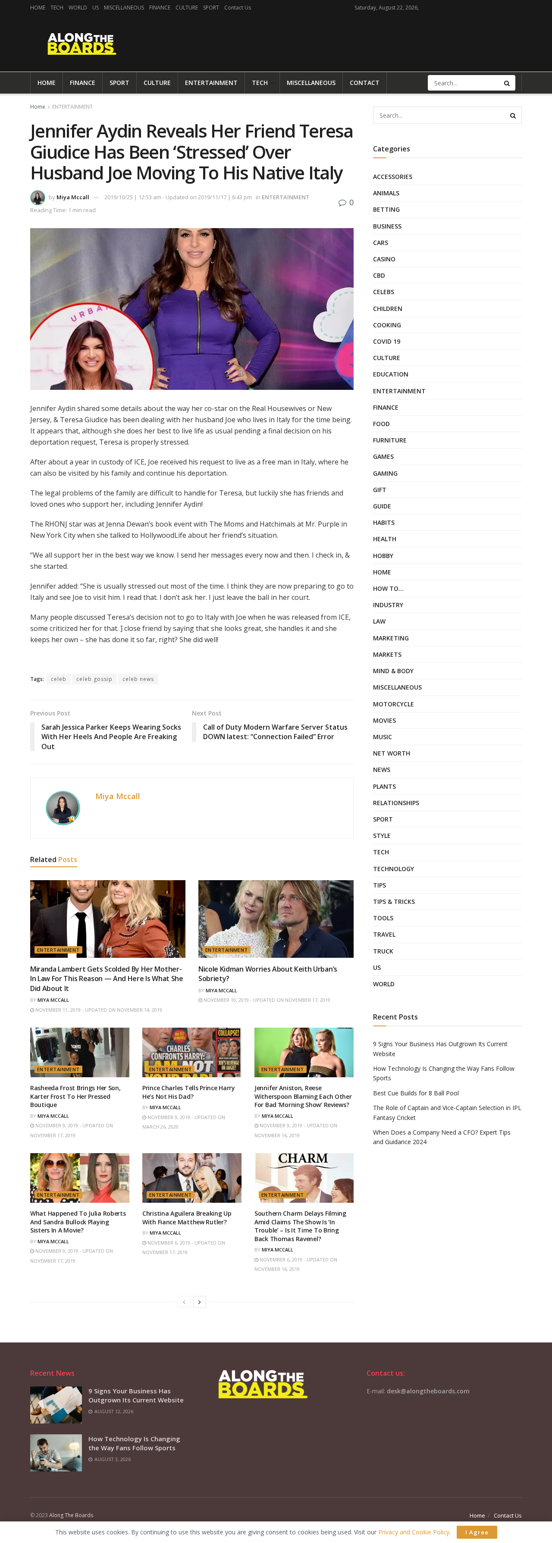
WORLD (78, 7)
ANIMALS (386, 193)
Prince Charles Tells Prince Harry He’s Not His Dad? (188, 1092)
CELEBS (383, 292)
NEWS (381, 769)
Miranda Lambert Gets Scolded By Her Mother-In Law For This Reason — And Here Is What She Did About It (106, 978)
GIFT (379, 490)
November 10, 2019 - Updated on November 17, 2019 (266, 1000)
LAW (379, 621)
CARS (380, 242)
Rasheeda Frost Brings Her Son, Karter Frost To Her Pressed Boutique (75, 1096)
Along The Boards (71, 1515)
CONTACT (365, 82)
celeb (58, 679)
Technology (393, 869)
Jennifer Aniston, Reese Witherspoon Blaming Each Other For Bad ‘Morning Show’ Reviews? (303, 1096)
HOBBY (383, 556)
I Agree (477, 1532)
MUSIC (382, 737)
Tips (379, 885)
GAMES (383, 456)
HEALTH (384, 539)
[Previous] (184, 1302)
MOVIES (384, 720)
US (95, 7)
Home (37, 106)
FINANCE (159, 7)
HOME (37, 7)
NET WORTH (391, 753)
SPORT (211, 7)
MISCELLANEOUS (124, 7)
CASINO (384, 259)
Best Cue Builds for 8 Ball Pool (416, 1093)
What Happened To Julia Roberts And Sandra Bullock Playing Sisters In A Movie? (78, 1221)
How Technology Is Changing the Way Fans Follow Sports (134, 1443)
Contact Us (237, 7)
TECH (56, 7)
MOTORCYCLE (393, 704)
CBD (379, 275)
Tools (383, 918)
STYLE (382, 835)
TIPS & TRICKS (394, 901)
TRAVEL (384, 934)
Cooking (387, 325)
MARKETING (391, 638)
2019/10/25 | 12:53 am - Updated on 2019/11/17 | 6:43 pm (178, 197)
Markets (387, 654)
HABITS (384, 522)
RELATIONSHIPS (396, 803)
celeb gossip (94, 679)
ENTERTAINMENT (211, 82)
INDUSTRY (388, 605)
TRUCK (383, 951)
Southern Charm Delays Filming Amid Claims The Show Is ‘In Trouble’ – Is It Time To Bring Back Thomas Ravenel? (300, 1226)
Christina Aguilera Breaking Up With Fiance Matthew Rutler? (187, 1217)
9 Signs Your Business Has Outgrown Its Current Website (136, 1395)
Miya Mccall (72, 197)
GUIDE (382, 506)
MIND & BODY (393, 671)
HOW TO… (388, 588)
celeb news (138, 679)
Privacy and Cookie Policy (413, 1532)
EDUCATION (390, 374)
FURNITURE (390, 440)
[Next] (199, 1302)
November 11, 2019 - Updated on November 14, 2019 (98, 1010)
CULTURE (187, 7)
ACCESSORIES (392, 176)
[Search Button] (507, 83)
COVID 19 (386, 341)
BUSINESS (387, 226)
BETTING (386, 209)
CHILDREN (387, 308)
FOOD (381, 424)
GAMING (385, 473)
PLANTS (384, 786)
